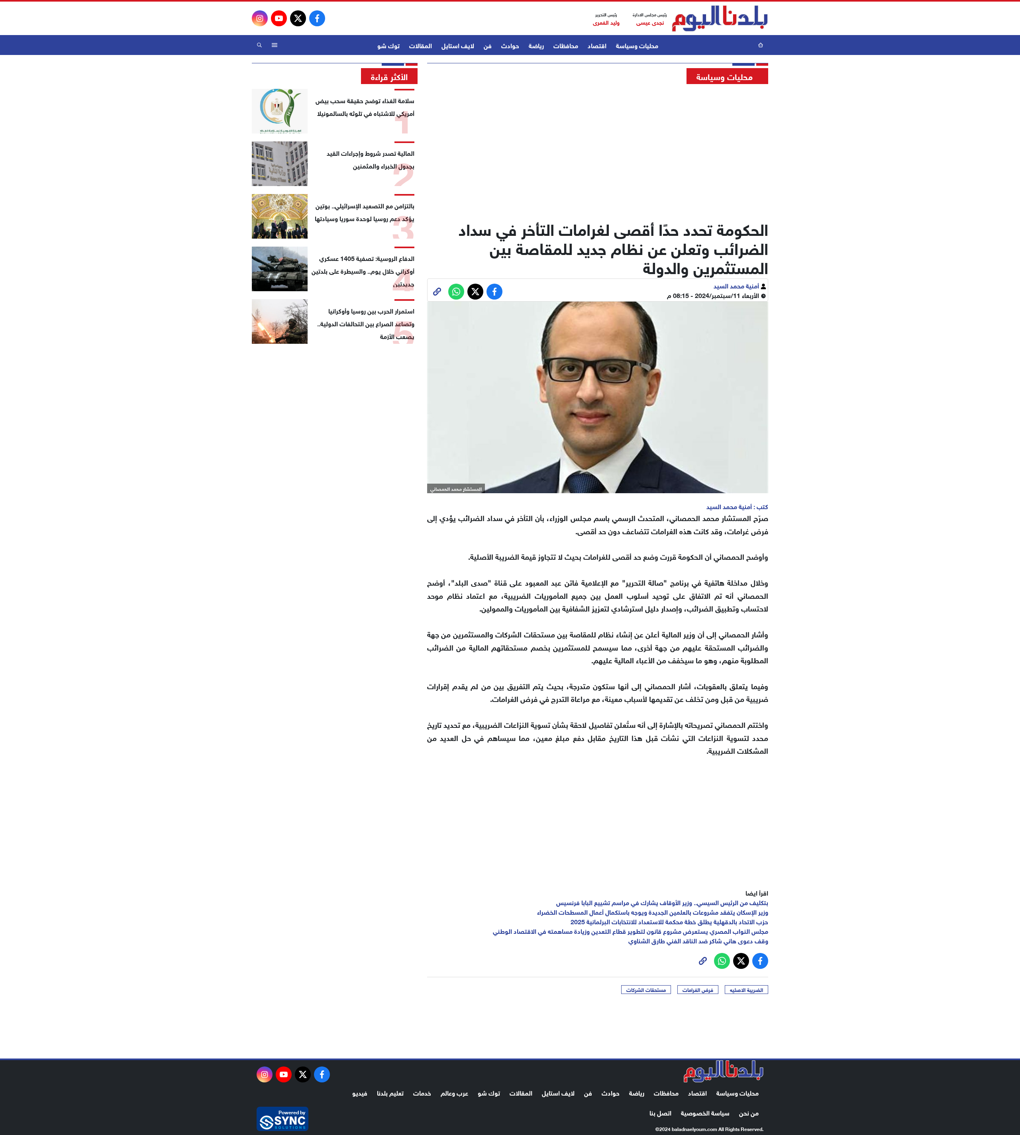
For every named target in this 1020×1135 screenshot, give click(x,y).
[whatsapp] (437, 292)
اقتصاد (597, 44)
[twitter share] (475, 292)
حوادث (510, 44)
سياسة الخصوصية (705, 1112)
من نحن (749, 1112)
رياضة (536, 44)
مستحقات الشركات (646, 989)
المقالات (420, 44)
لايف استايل (457, 44)
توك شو (388, 44)
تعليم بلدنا (390, 1092)
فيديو (359, 1092)
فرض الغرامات (698, 989)
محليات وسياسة (637, 44)
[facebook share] (494, 292)
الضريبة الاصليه (746, 989)
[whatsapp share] (456, 292)
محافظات (565, 44)
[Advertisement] (597, 149)
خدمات (422, 1092)
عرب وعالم (454, 1092)
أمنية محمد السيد (737, 285)
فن (488, 44)
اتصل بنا (660, 1112)
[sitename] (723, 1071)
